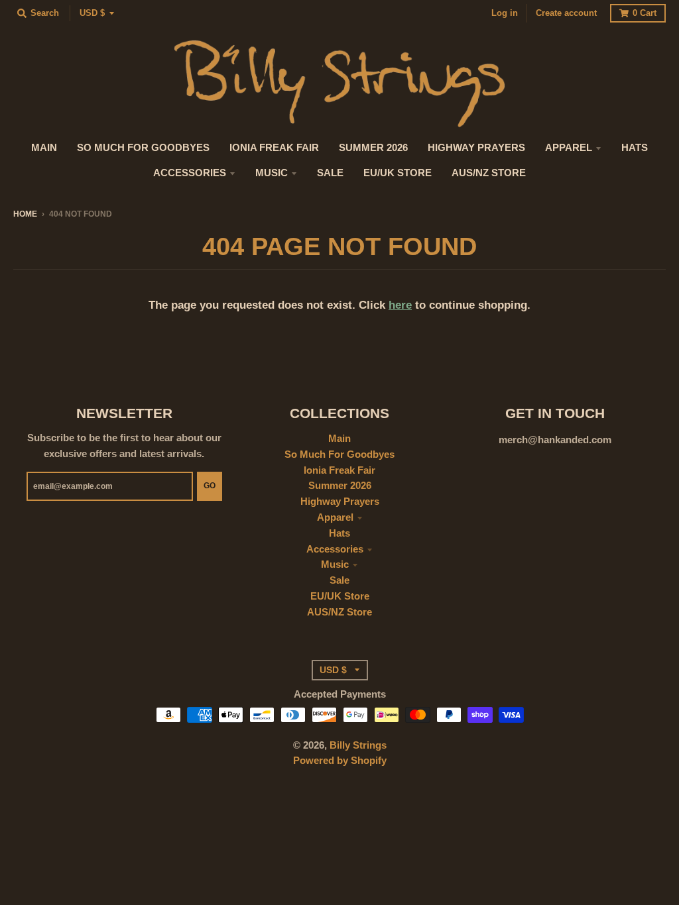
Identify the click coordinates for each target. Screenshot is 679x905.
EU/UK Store (339, 596)
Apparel (335, 517)
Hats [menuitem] (634, 147)
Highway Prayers (339, 501)
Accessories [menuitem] (189, 173)
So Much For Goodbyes (339, 454)
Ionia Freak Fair (339, 470)
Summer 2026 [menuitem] (373, 147)
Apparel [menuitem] (568, 147)
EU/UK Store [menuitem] (397, 173)
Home (25, 213)
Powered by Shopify (340, 760)
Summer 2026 (339, 485)
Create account (566, 13)
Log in (504, 13)
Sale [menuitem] (330, 173)
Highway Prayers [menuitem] (476, 147)
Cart (644, 13)
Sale (339, 580)
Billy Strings (358, 745)
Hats (339, 533)
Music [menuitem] (271, 173)
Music (335, 564)
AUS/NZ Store (339, 612)
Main (339, 438)
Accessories (334, 549)
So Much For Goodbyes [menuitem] (143, 147)
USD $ (92, 13)
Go (210, 485)
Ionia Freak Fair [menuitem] (274, 147)
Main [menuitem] (44, 147)
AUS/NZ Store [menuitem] (489, 173)
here (400, 305)
